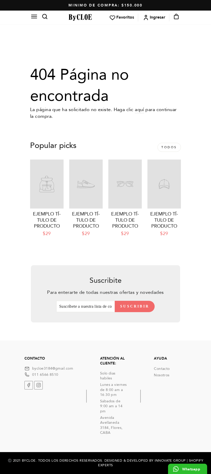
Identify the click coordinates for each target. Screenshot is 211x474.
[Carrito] (174, 17)
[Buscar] (43, 17)
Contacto (162, 368)
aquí (139, 109)
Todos (169, 147)
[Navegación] (34, 17)
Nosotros (162, 375)
